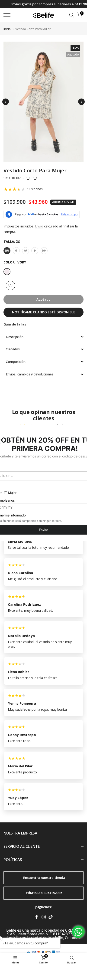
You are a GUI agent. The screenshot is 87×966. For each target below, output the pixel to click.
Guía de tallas (14, 324)
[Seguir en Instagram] (43, 917)
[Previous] (5, 102)
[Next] (81, 102)
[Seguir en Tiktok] (50, 917)
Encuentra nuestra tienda (44, 877)
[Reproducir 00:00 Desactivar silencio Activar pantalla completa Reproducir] (43, 102)
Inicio (7, 28)
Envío (39, 226)
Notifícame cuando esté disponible (43, 312)
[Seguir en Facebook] (36, 917)
